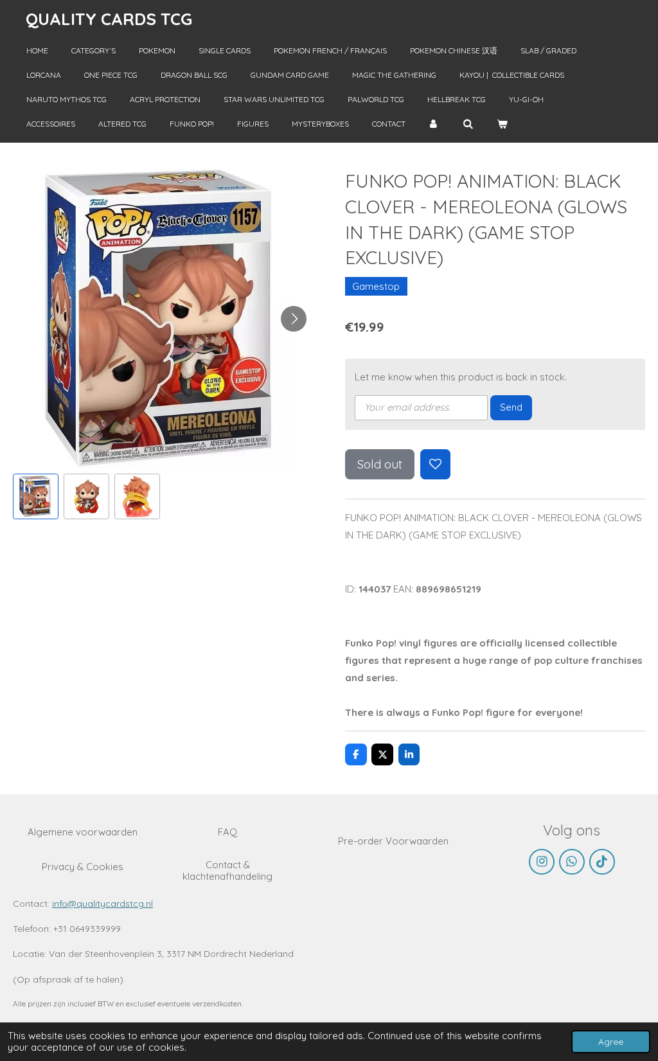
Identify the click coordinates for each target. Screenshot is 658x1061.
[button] (35, 496)
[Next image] (294, 319)
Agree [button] (610, 1041)
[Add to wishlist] (435, 464)
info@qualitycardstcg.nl (102, 903)
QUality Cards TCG (109, 19)
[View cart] (502, 124)
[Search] (468, 124)
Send (511, 407)
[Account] (434, 124)
